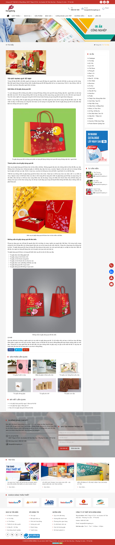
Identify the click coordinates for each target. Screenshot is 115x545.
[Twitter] (21, 534)
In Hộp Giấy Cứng (93, 103)
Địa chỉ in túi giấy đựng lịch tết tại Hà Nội (21, 408)
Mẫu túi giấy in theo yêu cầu (44, 375)
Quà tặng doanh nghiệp (14, 530)
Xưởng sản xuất (35, 524)
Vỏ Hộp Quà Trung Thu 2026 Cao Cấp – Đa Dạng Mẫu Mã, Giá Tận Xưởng (56, 483)
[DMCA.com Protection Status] (57, 543)
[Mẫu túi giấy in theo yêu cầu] (44, 367)
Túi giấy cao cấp (69, 393)
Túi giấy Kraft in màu (19, 375)
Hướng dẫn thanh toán (60, 518)
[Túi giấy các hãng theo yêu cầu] (69, 367)
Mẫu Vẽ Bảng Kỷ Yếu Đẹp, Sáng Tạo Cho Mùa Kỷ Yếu (92, 483)
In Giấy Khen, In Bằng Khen (96, 106)
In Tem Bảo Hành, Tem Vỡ (95, 113)
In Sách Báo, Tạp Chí (94, 101)
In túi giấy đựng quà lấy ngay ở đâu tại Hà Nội (22, 403)
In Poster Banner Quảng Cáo (96, 123)
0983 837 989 (98, 174)
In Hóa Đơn (91, 93)
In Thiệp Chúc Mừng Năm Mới (96, 98)
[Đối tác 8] (83, 502)
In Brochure (91, 83)
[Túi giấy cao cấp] (69, 385)
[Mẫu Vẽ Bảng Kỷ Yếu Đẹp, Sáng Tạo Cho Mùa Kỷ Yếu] (92, 472)
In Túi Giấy (91, 61)
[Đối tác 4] (14, 502)
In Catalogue (91, 58)
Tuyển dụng (34, 530)
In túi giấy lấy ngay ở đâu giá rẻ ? (19, 405)
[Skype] (12, 534)
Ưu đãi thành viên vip (60, 524)
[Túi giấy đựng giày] (19, 385)
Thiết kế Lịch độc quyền (14, 524)
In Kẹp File (91, 76)
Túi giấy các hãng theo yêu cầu (69, 375)
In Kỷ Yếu (90, 63)
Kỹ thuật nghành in (59, 530)
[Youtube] (17, 534)
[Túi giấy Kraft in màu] (19, 367)
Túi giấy (10, 93)
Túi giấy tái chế (44, 393)
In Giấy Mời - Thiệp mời (95, 116)
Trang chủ (98, 45)
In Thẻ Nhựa (91, 68)
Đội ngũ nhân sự (35, 518)
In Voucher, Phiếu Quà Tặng (96, 121)
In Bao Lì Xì (91, 73)
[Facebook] (7, 534)
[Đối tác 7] (66, 502)
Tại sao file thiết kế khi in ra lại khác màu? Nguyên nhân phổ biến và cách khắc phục (22, 483)
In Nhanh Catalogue (13, 515)
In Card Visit (91, 88)
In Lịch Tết (91, 66)
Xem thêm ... (12, 487)
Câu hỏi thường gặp (59, 527)
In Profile (90, 96)
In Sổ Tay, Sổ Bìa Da (94, 111)
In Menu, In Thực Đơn (94, 108)
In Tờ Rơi (90, 86)
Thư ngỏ (33, 515)
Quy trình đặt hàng (59, 515)
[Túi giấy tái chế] (44, 385)
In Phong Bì (91, 71)
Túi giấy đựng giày (19, 393)
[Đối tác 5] (31, 502)
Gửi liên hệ (63, 448)
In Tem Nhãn (91, 81)
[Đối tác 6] (49, 502)
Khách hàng (34, 527)
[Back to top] (113, 534)
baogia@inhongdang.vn (101, 176)
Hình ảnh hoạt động (36, 521)
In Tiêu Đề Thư (92, 91)
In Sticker (90, 118)
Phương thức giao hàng (60, 521)
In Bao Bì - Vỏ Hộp (93, 78)
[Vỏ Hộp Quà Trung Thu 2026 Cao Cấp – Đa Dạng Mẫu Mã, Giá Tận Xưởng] (57, 472)
